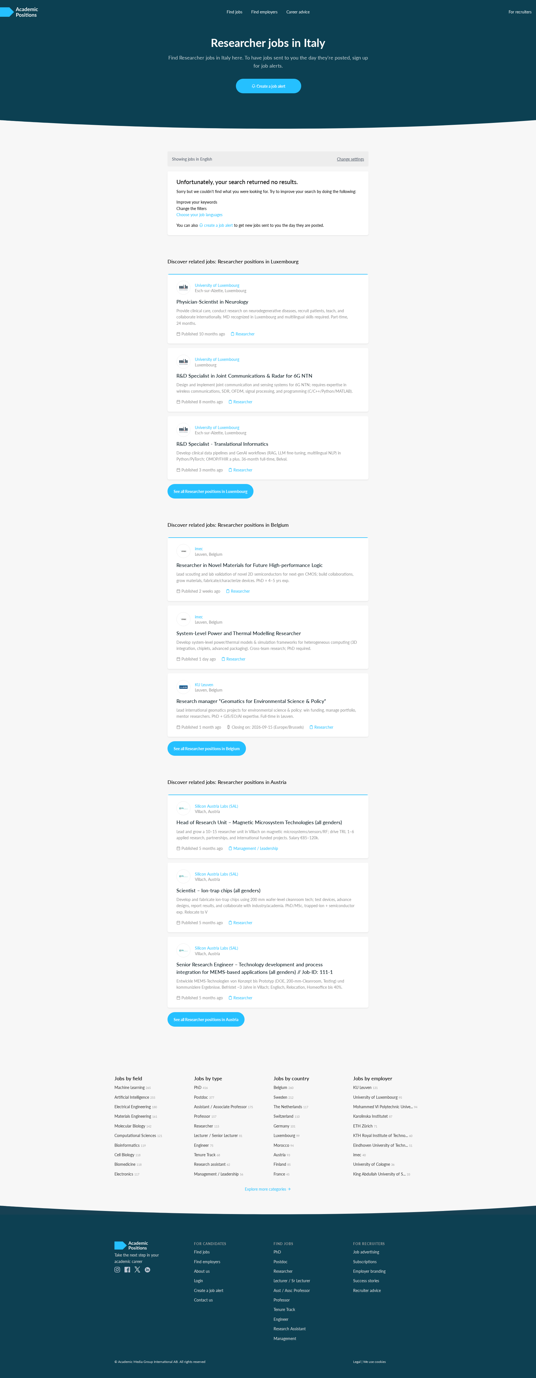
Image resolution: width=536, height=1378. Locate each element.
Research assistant (212, 1164)
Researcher (244, 334)
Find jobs (234, 12)
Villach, (201, 811)
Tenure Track (207, 1154)
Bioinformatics (130, 1145)
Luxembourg (235, 290)
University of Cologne (373, 1164)
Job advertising (366, 1252)
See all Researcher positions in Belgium (207, 748)
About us (202, 1271)
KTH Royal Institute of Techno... (382, 1135)
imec (199, 548)
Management (285, 1338)
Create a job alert (271, 86)
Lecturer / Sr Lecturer (292, 1280)
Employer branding (369, 1271)
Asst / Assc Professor (292, 1290)
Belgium (215, 554)
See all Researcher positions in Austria (206, 1019)
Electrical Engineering (135, 1106)
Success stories (366, 1280)
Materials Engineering (135, 1116)
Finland (282, 1164)
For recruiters (520, 12)
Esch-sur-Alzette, (210, 290)
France (281, 1174)
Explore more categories (266, 1189)
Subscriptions (365, 1261)
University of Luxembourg (217, 285)
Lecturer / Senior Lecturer (218, 1135)
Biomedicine (128, 1164)
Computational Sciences (138, 1135)
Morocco (284, 1145)
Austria (214, 811)
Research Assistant (290, 1328)
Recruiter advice (367, 1290)
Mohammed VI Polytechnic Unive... (385, 1106)
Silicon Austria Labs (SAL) (216, 806)
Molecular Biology (132, 1126)
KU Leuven (204, 684)
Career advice (298, 12)
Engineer (203, 1145)
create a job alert (218, 225)
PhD (201, 1087)
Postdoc (204, 1097)
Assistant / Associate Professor (223, 1106)
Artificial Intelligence (134, 1097)
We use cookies (374, 1361)
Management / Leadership (255, 848)
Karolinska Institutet (372, 1116)
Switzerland (287, 1116)
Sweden (283, 1097)
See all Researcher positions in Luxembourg (210, 491)
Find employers (264, 12)
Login (198, 1280)
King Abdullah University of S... (381, 1174)
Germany (284, 1126)
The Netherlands (291, 1106)
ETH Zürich (365, 1126)
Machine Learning (132, 1087)
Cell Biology (127, 1154)
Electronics (126, 1174)
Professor (205, 1116)
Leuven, (202, 554)
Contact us (203, 1300)
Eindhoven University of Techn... (382, 1145)
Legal (357, 1361)
